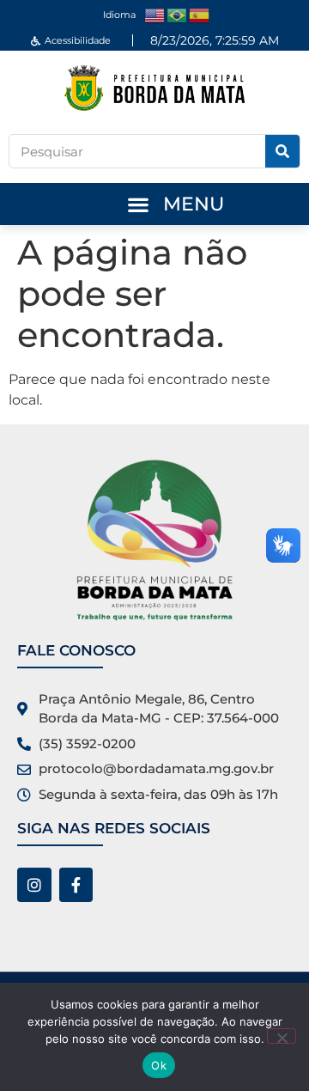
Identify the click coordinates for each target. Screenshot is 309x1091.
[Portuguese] (178, 14)
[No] (281, 1036)
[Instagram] (34, 885)
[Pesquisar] (282, 151)
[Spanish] (200, 14)
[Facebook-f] (76, 885)
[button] (137, 204)
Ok (159, 1065)
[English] (155, 14)
